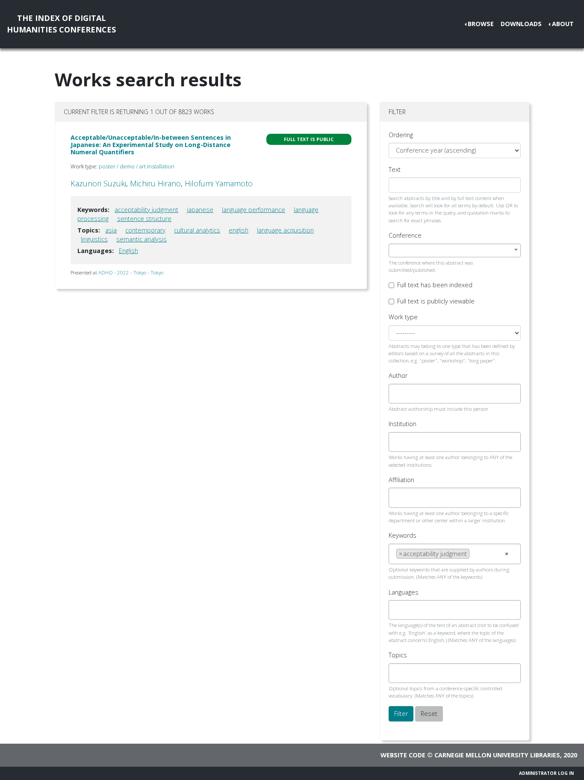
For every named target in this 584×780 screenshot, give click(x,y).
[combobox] (455, 250)
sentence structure (144, 219)
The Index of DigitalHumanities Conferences (61, 24)
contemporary (145, 230)
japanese (200, 210)
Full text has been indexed (434, 285)
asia (111, 230)
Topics (398, 655)
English (128, 251)
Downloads (521, 24)
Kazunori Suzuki (98, 183)
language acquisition (285, 230)
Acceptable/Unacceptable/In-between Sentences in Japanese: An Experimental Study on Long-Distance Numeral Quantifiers (151, 144)
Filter (401, 713)
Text (395, 169)
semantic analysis (141, 239)
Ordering (401, 135)
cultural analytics (197, 230)
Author (398, 375)
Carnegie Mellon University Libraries (497, 755)
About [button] (563, 24)
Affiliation (401, 480)
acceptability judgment (146, 210)
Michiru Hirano (155, 183)
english (238, 230)
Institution (402, 424)
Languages (404, 592)
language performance (253, 210)
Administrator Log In (546, 773)
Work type (403, 317)
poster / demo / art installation (136, 166)
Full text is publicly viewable (436, 301)
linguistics (94, 239)
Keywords (402, 535)
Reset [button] (429, 713)
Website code (402, 755)
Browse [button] (481, 24)
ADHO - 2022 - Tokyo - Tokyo (130, 272)
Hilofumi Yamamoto (219, 183)
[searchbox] (398, 393)
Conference (405, 235)
